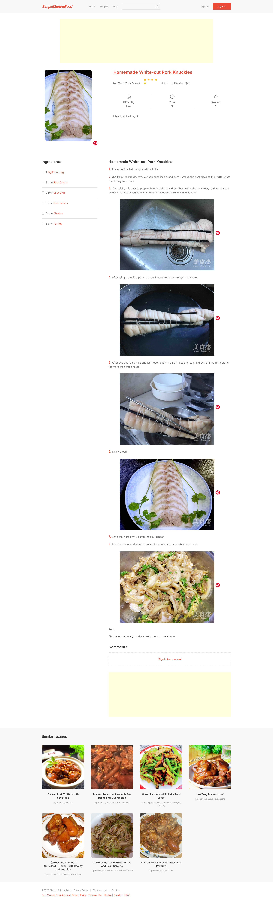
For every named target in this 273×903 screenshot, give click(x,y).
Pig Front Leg (56, 172)
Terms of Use (100, 890)
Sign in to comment (170, 659)
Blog (115, 6)
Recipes (104, 6)
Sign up (222, 6)
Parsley (57, 223)
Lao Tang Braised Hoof (210, 794)
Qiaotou (58, 213)
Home (92, 6)
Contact (116, 890)
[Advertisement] (136, 41)
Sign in (205, 6)
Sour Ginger (60, 182)
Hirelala (108, 895)
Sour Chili (59, 192)
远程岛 (127, 895)
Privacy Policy (80, 890)
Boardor (118, 895)
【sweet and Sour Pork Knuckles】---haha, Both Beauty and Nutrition (63, 866)
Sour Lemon (60, 203)
